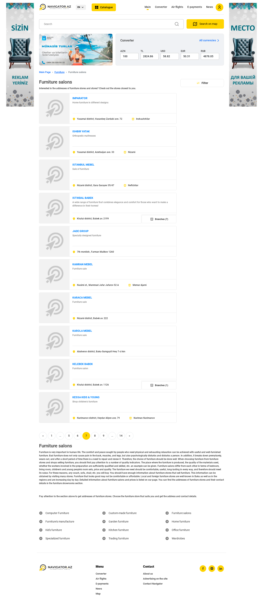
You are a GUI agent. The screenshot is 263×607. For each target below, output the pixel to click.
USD (163, 51)
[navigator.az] (55, 567)
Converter (161, 6)
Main (148, 6)
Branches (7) (161, 219)
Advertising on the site (155, 578)
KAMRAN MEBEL (82, 264)
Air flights (177, 6)
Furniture (59, 72)
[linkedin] (220, 568)
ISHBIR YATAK (81, 131)
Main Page (45, 72)
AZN (122, 51)
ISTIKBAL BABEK (82, 197)
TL (142, 51)
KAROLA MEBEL (82, 330)
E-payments (194, 6)
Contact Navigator (153, 583)
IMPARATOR (79, 98)
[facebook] (203, 568)
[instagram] (212, 568)
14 (120, 435)
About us (148, 573)
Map (98, 593)
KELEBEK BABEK (82, 364)
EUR (183, 51)
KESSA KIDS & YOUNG (86, 397)
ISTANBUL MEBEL (83, 164)
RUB (203, 51)
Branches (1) (161, 385)
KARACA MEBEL (82, 297)
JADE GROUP (80, 231)
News (209, 6)
